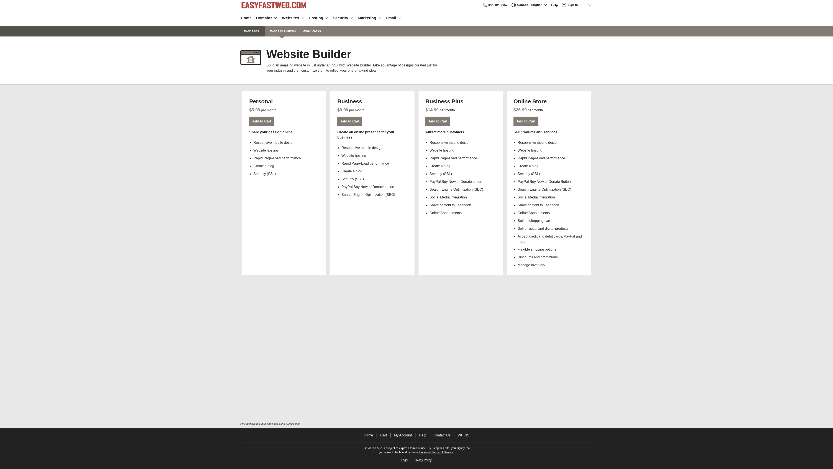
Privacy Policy (422, 460)
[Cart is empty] (589, 5)
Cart (383, 435)
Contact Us (442, 435)
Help (422, 435)
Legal (404, 460)
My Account (403, 435)
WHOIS (463, 435)
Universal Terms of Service (436, 452)
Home (368, 435)
